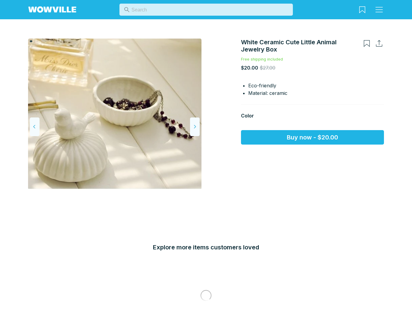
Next (195, 126)
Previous (35, 126)
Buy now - (312, 137)
